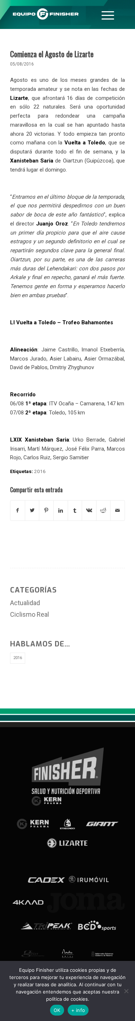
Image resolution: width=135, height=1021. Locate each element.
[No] (126, 991)
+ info (78, 1010)
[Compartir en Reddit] (103, 510)
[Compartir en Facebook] (17, 510)
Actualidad (25, 603)
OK (57, 1010)
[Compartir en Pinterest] (46, 510)
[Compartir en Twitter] (32, 510)
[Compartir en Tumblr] (75, 510)
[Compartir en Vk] (89, 510)
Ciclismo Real (29, 614)
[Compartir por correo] (118, 510)
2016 (40, 471)
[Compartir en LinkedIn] (61, 510)
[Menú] (108, 14)
